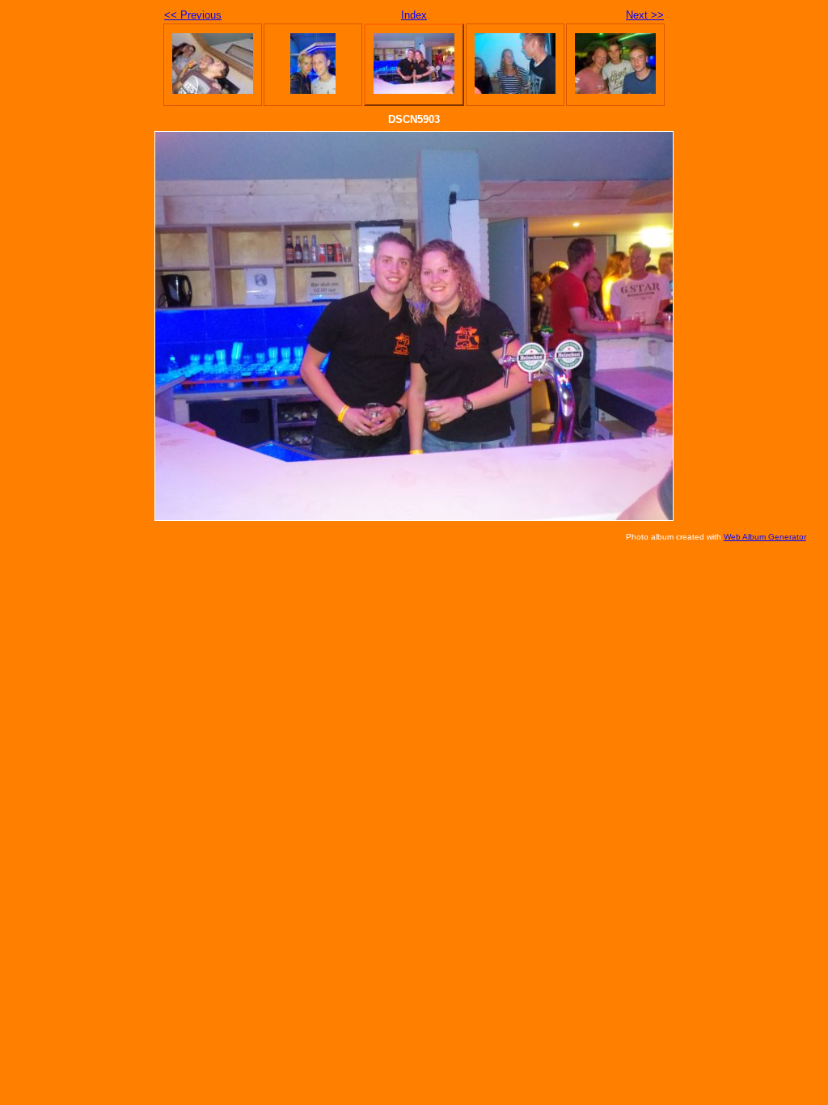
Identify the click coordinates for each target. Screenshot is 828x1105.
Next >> (645, 15)
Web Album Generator (765, 536)
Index (414, 15)
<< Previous (193, 15)
